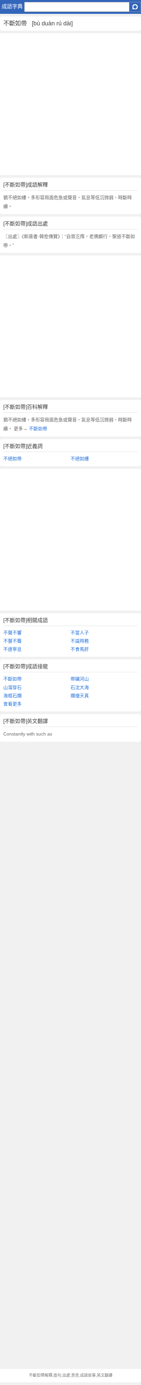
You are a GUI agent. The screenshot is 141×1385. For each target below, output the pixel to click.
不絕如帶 (12, 458)
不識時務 (79, 641)
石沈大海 (79, 687)
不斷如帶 (37, 428)
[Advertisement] (70, 104)
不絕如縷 (79, 458)
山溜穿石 (12, 687)
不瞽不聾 (12, 641)
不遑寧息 (12, 649)
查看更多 (12, 704)
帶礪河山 (79, 678)
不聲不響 (12, 632)
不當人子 (79, 632)
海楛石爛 (12, 695)
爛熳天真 (79, 695)
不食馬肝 (79, 649)
